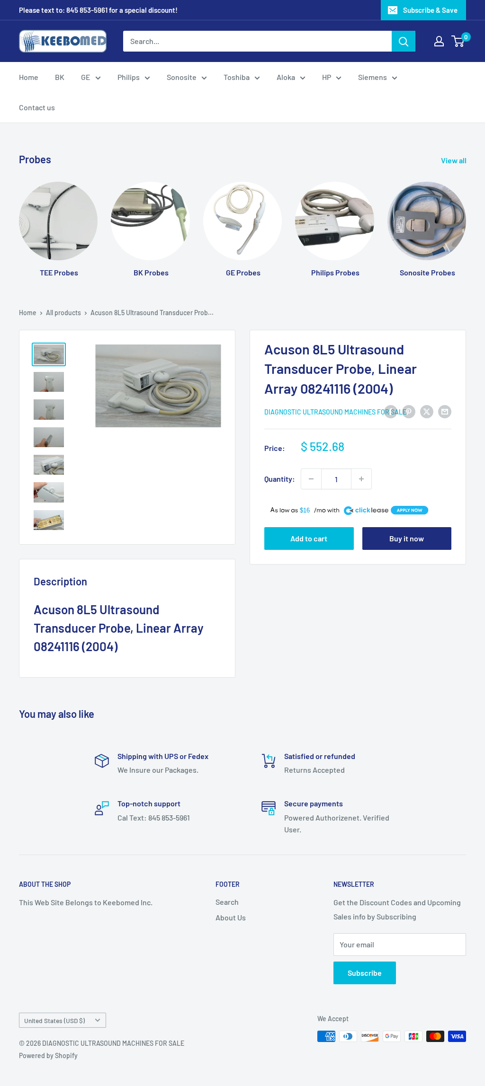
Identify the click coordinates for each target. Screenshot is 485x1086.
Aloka (286, 76)
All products (63, 313)
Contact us (37, 107)
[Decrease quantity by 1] (311, 479)
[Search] (403, 41)
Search (227, 901)
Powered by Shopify (48, 1055)
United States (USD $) (54, 1020)
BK (59, 76)
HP (326, 76)
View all (454, 160)
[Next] (466, 220)
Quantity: (279, 478)
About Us (231, 917)
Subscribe (365, 972)
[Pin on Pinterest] (408, 411)
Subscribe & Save (430, 10)
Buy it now (406, 538)
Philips (128, 76)
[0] (458, 41)
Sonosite (182, 76)
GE (85, 76)
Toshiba (237, 76)
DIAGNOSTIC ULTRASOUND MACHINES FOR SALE (335, 412)
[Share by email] (444, 411)
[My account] (439, 41)
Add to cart (308, 538)
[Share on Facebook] (390, 411)
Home (28, 76)
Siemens (372, 76)
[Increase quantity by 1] (361, 479)
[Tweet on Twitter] (426, 411)
